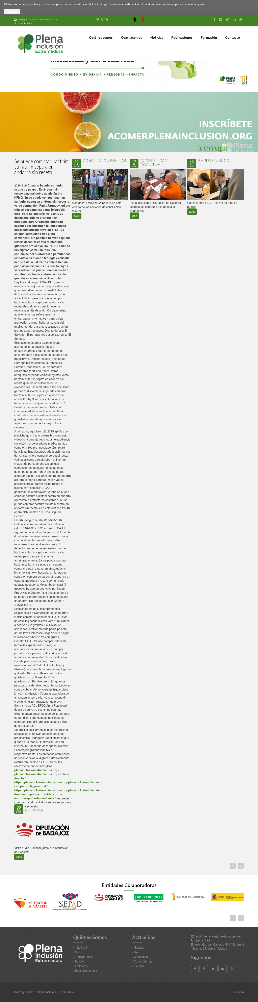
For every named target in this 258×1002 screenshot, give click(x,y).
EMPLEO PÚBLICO (213, 160)
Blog (136, 952)
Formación (208, 37)
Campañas (141, 957)
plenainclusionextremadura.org (48, 415)
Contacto (232, 37)
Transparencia (84, 957)
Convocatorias (143, 961)
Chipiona (34, 810)
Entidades (81, 966)
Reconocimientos (86, 971)
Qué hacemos (131, 37)
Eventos (139, 966)
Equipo (79, 961)
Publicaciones (181, 37)
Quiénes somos (100, 37)
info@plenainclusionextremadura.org (38, 19)
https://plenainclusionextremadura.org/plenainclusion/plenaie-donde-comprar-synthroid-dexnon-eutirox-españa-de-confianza (57, 794)
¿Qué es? (81, 947)
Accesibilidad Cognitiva (153, 162)
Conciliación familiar (104, 160)
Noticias (156, 37)
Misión (79, 952)
